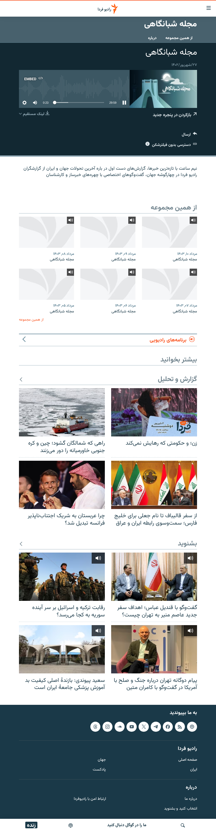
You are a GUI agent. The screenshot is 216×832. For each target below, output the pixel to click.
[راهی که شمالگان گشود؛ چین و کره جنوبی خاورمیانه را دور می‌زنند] (62, 412)
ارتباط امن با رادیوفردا (90, 799)
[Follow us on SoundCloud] (120, 726)
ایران (193, 770)
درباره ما (191, 799)
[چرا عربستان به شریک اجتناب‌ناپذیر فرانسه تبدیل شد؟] (62, 485)
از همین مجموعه (179, 38)
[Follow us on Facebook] (168, 726)
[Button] (189, 136)
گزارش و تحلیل (177, 379)
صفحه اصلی (187, 760)
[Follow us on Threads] (95, 726)
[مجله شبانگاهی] (169, 232)
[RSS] (180, 726)
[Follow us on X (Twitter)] (144, 726)
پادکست (99, 770)
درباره (152, 38)
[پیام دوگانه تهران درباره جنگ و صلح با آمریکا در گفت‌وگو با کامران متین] (154, 649)
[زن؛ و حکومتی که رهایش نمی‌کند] (154, 412)
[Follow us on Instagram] (107, 726)
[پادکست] (70, 825)
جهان (102, 760)
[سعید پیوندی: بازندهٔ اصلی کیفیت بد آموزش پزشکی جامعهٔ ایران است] (62, 649)
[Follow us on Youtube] (131, 726)
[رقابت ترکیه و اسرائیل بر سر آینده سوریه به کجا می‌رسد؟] (62, 577)
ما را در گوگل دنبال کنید (126, 825)
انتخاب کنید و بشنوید (180, 808)
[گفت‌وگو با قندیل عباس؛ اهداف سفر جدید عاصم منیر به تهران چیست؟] (154, 577)
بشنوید (187, 544)
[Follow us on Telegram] (156, 726)
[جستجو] (183, 825)
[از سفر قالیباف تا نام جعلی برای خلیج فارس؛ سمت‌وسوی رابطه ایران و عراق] (154, 485)
